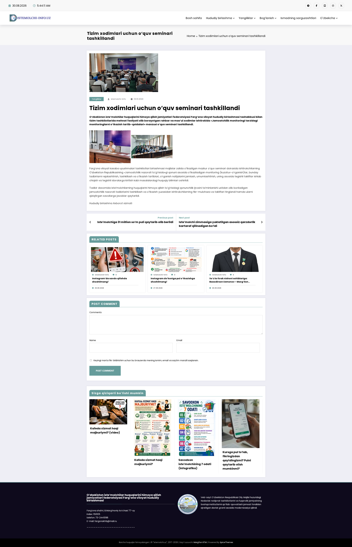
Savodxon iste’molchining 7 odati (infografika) (194, 464)
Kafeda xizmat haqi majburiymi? (148, 462)
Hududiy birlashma (219, 18)
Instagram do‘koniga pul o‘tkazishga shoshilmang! (173, 280)
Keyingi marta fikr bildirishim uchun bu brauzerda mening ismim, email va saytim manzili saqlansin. (146, 360)
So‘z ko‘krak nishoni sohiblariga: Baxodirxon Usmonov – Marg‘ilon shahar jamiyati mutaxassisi (228, 280)
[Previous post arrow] (90, 222)
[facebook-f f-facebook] (316, 5)
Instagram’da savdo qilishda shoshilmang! (109, 280)
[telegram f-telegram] (308, 5)
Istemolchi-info (118, 99)
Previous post (165, 217)
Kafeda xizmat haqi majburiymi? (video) (105, 430)
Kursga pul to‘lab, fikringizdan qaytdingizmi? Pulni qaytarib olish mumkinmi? (237, 460)
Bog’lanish (267, 18)
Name (92, 340)
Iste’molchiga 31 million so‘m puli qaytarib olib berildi (135, 222)
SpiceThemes (226, 542)
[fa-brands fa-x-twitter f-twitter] (341, 5)
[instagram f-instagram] (333, 5)
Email (179, 340)
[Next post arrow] (262, 222)
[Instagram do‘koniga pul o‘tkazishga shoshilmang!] (176, 259)
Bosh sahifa (194, 18)
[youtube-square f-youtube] (325, 5)
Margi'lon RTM (200, 542)
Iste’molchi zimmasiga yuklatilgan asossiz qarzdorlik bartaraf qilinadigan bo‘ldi (217, 224)
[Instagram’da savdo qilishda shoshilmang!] (117, 259)
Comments (95, 312)
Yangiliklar (246, 18)
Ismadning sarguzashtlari (298, 18)
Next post (184, 217)
